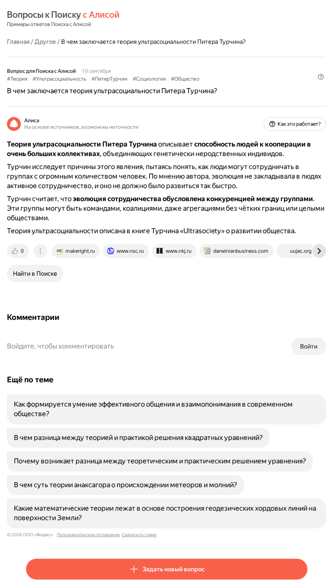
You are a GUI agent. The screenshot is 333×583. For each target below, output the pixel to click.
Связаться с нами (139, 534)
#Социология (149, 79)
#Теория (17, 79)
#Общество (185, 79)
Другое (45, 41)
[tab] (18, 251)
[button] (321, 77)
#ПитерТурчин (109, 79)
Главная (18, 41)
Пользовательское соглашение (88, 534)
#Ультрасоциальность (59, 79)
